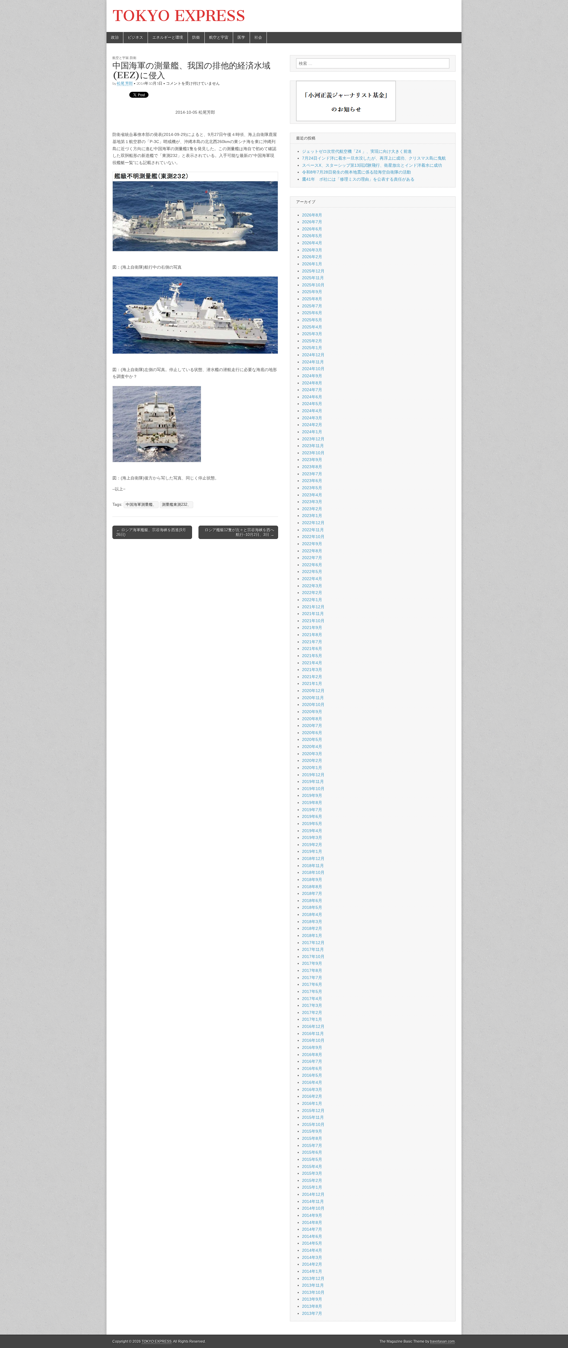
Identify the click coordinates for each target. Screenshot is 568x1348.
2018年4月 (312, 914)
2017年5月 (312, 991)
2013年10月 (313, 1292)
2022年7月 (312, 557)
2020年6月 (312, 732)
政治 (115, 37)
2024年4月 (312, 410)
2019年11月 (313, 781)
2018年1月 (312, 935)
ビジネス (135, 37)
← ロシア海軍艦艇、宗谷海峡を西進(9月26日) (151, 532)
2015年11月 (313, 1117)
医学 (241, 37)
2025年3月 (312, 333)
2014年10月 (313, 1208)
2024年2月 (312, 424)
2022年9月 (312, 543)
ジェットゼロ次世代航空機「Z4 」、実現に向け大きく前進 (357, 151)
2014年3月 (312, 1257)
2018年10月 (313, 872)
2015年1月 (312, 1187)
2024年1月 (312, 431)
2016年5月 (312, 1075)
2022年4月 (312, 578)
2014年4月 (312, 1250)
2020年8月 (312, 718)
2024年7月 (312, 389)
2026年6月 (312, 229)
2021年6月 (312, 648)
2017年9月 (312, 963)
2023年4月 (312, 494)
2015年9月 (312, 1131)
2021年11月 (313, 613)
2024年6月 (312, 396)
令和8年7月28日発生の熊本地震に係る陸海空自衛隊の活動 (356, 172)
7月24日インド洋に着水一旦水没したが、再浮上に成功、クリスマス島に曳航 (374, 158)
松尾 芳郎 (125, 83)
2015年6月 (312, 1152)
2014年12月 (313, 1194)
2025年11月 (313, 277)
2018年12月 (313, 858)
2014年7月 (312, 1229)
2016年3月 (312, 1089)
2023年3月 (312, 501)
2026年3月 (312, 250)
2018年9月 (312, 879)
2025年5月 (312, 319)
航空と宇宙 (218, 37)
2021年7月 (312, 641)
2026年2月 (312, 256)
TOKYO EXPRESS (178, 16)
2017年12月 (313, 942)
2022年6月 (312, 564)
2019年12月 (313, 774)
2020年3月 (312, 753)
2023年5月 (312, 487)
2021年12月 (313, 606)
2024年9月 (312, 375)
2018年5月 (312, 907)
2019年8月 (312, 802)
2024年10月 (313, 368)
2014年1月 (312, 1271)
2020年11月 (313, 697)
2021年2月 (312, 676)
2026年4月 (312, 242)
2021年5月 (312, 655)
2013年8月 (312, 1306)
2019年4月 (312, 830)
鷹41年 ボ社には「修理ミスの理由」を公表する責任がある (358, 179)
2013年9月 (312, 1299)
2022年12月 (313, 522)
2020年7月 (312, 725)
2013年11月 (313, 1285)
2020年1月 (312, 767)
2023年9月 (312, 459)
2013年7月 (312, 1313)
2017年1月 (312, 1019)
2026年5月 (312, 235)
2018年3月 (312, 921)
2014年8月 (312, 1222)
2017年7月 (312, 977)
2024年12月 (313, 354)
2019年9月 (312, 795)
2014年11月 (313, 1201)
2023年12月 (313, 439)
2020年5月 (312, 739)
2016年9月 (312, 1047)
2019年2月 (312, 844)
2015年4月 (312, 1166)
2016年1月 (312, 1103)
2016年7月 (312, 1061)
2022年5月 (312, 571)
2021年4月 (312, 662)
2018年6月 (312, 900)
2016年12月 (313, 1026)
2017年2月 (312, 1012)
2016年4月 (312, 1082)
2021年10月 (313, 620)
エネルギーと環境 (167, 37)
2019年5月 (312, 823)
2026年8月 (312, 215)
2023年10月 (313, 452)
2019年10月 (313, 788)
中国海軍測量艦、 (141, 505)
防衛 (196, 37)
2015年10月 (313, 1124)
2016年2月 (312, 1096)
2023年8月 (312, 466)
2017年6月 (312, 984)
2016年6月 (312, 1068)
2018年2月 (312, 928)
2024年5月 (312, 403)
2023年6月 (312, 480)
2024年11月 (313, 362)
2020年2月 (312, 760)
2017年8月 (312, 970)
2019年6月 (312, 816)
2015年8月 (312, 1138)
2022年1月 (312, 599)
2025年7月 (312, 306)
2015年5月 (312, 1159)
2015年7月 (312, 1145)
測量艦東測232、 (176, 505)
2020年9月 (312, 711)
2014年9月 (312, 1215)
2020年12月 (313, 690)
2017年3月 (312, 1005)
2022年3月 (312, 585)
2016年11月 (313, 1033)
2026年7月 (312, 221)
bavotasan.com (442, 1341)
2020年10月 (313, 704)
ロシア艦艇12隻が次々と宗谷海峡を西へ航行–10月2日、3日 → (239, 532)
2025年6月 (312, 312)
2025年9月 (312, 291)
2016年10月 (313, 1040)
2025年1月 (312, 347)
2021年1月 (312, 683)
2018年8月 (312, 886)
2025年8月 (312, 298)
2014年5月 (312, 1243)
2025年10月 (313, 285)
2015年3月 (312, 1173)
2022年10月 (313, 536)
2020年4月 (312, 746)
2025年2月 (312, 340)
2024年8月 (312, 383)
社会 (258, 37)
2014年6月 (312, 1236)
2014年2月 (312, 1264)
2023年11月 (313, 445)
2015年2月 (312, 1180)
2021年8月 (312, 634)
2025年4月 (312, 327)
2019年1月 (312, 851)
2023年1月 (312, 515)
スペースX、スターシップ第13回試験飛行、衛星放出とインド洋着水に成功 (372, 165)
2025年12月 (313, 271)
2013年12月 (313, 1278)
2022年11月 (313, 529)
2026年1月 (312, 263)
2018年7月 (312, 893)
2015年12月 (313, 1110)
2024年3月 (312, 417)
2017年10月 (313, 956)
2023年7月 (312, 473)
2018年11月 (313, 865)
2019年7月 (312, 809)
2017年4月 (312, 998)
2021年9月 (312, 627)
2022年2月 (312, 592)
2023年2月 (312, 508)
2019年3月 (312, 837)
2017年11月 (313, 949)
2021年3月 (312, 669)
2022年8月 (312, 550)
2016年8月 (312, 1054)
